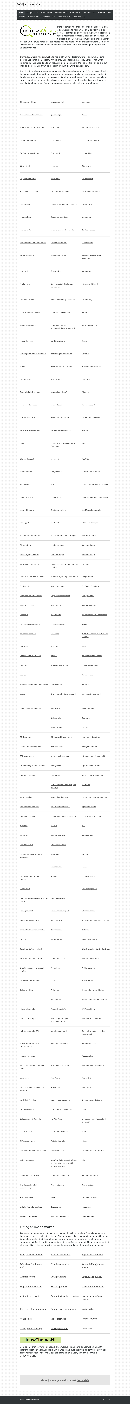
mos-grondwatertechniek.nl (60, 665)
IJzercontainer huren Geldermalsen (94, 615)
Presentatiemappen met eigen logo (94, 797)
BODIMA (54, 826)
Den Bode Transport (27, 775)
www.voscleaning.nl (89, 535)
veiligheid (23, 665)
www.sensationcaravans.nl (91, 694)
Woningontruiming (57, 1185)
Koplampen (55, 854)
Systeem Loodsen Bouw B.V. (61, 430)
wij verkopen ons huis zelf (60, 1216)
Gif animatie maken (92, 1276)
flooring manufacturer (89, 747)
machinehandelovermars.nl (60, 756)
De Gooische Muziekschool (30, 153)
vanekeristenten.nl (57, 545)
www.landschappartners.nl (91, 1018)
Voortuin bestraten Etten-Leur (30, 656)
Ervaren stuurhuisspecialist (30, 624)
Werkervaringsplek (88, 405)
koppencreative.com (89, 807)
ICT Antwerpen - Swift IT (90, 140)
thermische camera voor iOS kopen (63, 535)
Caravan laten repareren (59, 1131)
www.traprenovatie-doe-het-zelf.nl (63, 230)
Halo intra (85, 684)
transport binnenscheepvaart (30, 747)
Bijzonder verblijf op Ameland (61, 737)
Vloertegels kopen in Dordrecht (93, 816)
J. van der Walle (87, 243)
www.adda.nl (86, 102)
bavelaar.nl (55, 523)
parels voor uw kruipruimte (60, 1100)
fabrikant (85, 430)
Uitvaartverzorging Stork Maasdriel (32, 766)
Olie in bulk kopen (57, 555)
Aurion (84, 646)
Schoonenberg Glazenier (60, 1065)
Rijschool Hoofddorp (89, 230)
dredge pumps (56, 1207)
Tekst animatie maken (93, 1286)
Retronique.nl (56, 1087)
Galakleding (86, 718)
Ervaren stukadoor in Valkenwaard (63, 694)
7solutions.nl (55, 990)
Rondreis (54, 876)
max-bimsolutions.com (59, 341)
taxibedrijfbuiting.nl (88, 555)
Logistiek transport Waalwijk (30, 312)
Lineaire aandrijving (58, 624)
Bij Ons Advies (25, 545)
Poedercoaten (25, 204)
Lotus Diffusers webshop (60, 191)
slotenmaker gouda (27, 1160)
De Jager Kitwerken (27, 1109)
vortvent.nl (54, 166)
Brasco (53, 484)
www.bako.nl (55, 708)
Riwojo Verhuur (56, 472)
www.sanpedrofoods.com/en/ (30, 564)
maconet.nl (85, 564)
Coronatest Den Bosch (90, 1197)
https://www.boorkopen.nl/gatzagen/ (33, 1150)
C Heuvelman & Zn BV (28, 417)
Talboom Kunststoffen (58, 1009)
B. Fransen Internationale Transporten (95, 920)
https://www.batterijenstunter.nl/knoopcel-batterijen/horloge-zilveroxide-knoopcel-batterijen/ (64, 1163)
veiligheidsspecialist (89, 1043)
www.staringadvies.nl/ (59, 392)
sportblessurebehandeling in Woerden (34, 684)
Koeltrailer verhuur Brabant (91, 417)
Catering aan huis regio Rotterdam (32, 577)
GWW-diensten (56, 939)
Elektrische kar (56, 718)
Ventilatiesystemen (88, 968)
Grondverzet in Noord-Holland (31, 949)
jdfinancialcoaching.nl (28, 1018)
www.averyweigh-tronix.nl (29, 555)
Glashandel (55, 127)
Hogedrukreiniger (26, 341)
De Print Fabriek (57, 684)
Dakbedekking (87, 271)
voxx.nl (84, 624)
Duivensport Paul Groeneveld (61, 1109)
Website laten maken (58, 1141)
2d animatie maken (60, 1254)
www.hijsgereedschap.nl (90, 958)
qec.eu (84, 867)
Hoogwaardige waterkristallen (31, 596)
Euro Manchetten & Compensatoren (33, 243)
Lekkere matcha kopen (90, 523)
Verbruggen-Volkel (88, 876)
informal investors (88, 1328)
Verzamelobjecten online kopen (31, 535)
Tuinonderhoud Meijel (59, 243)
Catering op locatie (88, 545)
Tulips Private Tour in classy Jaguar (33, 127)
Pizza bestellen (87, 1056)
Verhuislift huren (56, 379)
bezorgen (23, 675)
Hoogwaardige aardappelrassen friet (64, 816)
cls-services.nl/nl (88, 980)
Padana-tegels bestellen (29, 191)
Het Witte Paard (56, 1119)
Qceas (84, 115)
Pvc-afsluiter (55, 968)
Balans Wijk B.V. (26, 1131)
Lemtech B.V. (86, 1087)
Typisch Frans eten (27, 605)
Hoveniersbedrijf (87, 835)
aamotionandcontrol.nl (59, 1031)
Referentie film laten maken (34, 1309)
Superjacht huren (88, 675)
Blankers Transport (27, 459)
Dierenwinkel (25, 166)
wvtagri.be (24, 835)
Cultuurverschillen (26, 990)
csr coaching (86, 217)
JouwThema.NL (28, 1356)
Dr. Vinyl (23, 939)
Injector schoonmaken (28, 1009)
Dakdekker (24, 646)
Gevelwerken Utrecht (58, 845)
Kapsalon (85, 727)
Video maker (88, 1308)
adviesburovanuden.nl (28, 634)
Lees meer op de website (91, 737)
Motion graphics (59, 1286)
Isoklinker (54, 646)
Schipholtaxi (55, 153)
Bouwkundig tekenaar (89, 325)
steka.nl (84, 341)
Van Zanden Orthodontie (90, 586)
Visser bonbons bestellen (91, 191)
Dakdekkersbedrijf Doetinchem (31, 1119)
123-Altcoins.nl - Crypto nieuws (31, 115)
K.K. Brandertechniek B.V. (29, 1031)
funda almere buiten (89, 1216)
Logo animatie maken (31, 1286)
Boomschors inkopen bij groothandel (64, 204)
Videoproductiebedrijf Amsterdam (63, 299)
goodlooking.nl (56, 115)
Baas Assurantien (57, 747)
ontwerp (84, 1141)
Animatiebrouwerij (30, 1296)
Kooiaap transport (57, 586)
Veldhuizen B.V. (56, 920)
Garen (84, 443)
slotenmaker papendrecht (60, 1175)
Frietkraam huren (26, 586)
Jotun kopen (55, 179)
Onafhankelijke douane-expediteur (32, 930)
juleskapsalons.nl (26, 911)
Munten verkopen (26, 497)
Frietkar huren (25, 284)
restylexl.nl (24, 271)
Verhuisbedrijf (56, 605)
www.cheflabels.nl (26, 845)
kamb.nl (53, 980)
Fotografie (85, 1131)
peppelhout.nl (56, 615)
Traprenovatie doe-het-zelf (60, 596)
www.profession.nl (26, 797)
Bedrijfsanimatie (59, 1276)
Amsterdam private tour (28, 1216)
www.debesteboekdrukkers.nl (30, 430)
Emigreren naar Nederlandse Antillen (95, 497)
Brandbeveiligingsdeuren (60, 217)
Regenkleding (56, 271)
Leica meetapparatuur (89, 889)
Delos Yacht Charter (58, 958)
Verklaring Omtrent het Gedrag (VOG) (95, 484)
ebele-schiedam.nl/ (27, 510)
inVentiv (84, 1109)
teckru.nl (54, 656)
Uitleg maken (31, 1254)
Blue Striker (86, 459)
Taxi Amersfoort (87, 179)
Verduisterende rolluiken (59, 1043)
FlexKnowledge (56, 727)
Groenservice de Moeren (29, 816)
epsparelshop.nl (26, 472)
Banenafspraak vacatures (60, 417)
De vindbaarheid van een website (37, 57)
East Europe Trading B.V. (60, 911)
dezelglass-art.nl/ (88, 596)
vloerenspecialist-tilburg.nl (29, 920)
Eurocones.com (56, 867)
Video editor (26, 1318)
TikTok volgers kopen (27, 1141)
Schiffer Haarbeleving (28, 140)
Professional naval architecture (62, 366)
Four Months (55, 1078)
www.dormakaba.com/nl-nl (60, 807)
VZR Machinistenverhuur (91, 665)
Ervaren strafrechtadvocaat (29, 807)
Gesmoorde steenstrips (90, 1175)
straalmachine (25, 1078)
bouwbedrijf (55, 459)
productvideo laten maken (29, 1175)
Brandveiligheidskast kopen (30, 392)
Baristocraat (86, 785)
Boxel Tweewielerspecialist (91, 510)
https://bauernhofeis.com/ (91, 766)
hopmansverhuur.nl (88, 708)
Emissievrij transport (58, 1150)
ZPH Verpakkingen (27, 756)
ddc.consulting (87, 299)
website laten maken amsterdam (31, 1207)
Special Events (25, 379)
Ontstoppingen (56, 140)
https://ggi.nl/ (24, 523)
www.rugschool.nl (57, 102)
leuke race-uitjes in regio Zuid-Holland (64, 577)
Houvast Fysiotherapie (28, 1056)
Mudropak (85, 930)
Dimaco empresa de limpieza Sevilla (95, 999)
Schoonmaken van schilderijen (93, 990)
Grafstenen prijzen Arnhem (91, 366)
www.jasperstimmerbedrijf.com (31, 958)
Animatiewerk (27, 1276)
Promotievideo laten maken (65, 1296)
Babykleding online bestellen (61, 354)
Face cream (55, 634)
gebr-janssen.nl (87, 577)
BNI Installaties (25, 737)
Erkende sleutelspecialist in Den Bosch (96, 949)
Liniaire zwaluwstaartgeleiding (31, 708)
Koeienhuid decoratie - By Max (93, 1150)
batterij (84, 1160)
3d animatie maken (60, 1264)
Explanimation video (92, 1254)
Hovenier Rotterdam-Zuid (29, 405)
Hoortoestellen (56, 497)
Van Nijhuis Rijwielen (28, 1100)
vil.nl (83, 826)
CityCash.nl (86, 379)
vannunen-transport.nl (28, 325)
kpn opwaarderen (26, 1197)
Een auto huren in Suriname (92, 1100)
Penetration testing (27, 299)
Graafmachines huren (58, 510)
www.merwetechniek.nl (59, 835)
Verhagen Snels (56, 766)
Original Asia (86, 166)
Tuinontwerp (86, 392)
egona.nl (23, 694)
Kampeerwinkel (56, 930)
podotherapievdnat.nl (89, 939)
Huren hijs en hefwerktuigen (61, 312)
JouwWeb (83, 1380)
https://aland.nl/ (87, 204)
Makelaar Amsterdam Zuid (91, 127)
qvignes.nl (24, 826)
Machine (85, 854)
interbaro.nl (24, 615)
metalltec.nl (24, 443)
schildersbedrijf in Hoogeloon (92, 775)
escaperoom (86, 1207)
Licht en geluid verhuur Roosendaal (33, 354)
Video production (59, 1328)
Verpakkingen (25, 484)
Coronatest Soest (88, 1185)
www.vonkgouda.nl (57, 405)
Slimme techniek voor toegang (31, 980)
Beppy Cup (55, 1197)
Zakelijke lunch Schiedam (91, 472)
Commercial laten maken (63, 1309)
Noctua (84, 312)
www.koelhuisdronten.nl (59, 797)
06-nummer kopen (57, 999)
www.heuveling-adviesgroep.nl (93, 1065)
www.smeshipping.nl (89, 605)
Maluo (22, 366)
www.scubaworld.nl (27, 255)
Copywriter (85, 354)
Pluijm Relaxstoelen (58, 898)
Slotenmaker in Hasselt (28, 102)
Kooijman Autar (25, 230)
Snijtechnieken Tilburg (28, 179)
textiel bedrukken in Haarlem (92, 656)
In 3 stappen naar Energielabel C (93, 756)
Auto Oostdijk (55, 775)
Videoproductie (58, 1318)
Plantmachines (87, 153)
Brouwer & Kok (87, 1078)
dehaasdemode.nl (88, 911)
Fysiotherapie (25, 889)
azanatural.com (25, 217)
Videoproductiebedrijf (31, 1328)
